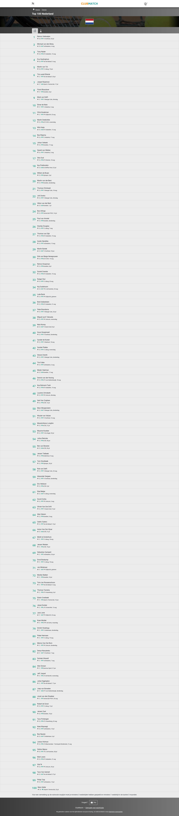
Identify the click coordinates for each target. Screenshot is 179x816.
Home (37, 10)
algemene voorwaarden (116, 811)
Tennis (44, 10)
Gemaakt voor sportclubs (94, 808)
